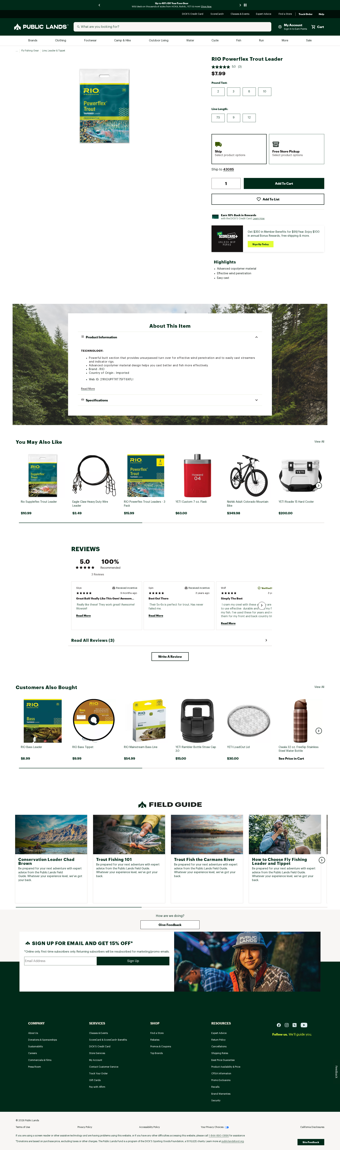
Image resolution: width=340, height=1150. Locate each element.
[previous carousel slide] (99, 5)
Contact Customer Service (103, 1067)
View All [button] (319, 441)
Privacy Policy (85, 1127)
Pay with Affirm (97, 1087)
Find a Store (285, 14)
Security (215, 1100)
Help (321, 14)
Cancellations (218, 1046)
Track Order (305, 14)
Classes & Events (240, 14)
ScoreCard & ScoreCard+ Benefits (108, 1040)
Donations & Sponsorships (42, 1040)
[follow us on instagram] (288, 1025)
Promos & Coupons (160, 1046)
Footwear (90, 40)
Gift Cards (95, 1080)
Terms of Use (23, 1127)
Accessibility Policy (149, 1127)
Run (262, 40)
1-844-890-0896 (219, 1135)
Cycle (215, 40)
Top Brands (156, 1053)
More (285, 40)
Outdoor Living (159, 40)
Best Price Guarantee (223, 1060)
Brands (33, 40)
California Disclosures (312, 1127)
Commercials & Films (39, 1060)
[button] (228, 169)
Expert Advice (264, 14)
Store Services (97, 1053)
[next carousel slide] (240, 5)
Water (190, 40)
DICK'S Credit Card (193, 14)
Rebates (154, 1040)
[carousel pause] (245, 5)
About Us (33, 1033)
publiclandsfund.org (233, 1141)
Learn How (259, 218)
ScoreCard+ (217, 14)
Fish (239, 40)
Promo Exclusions (220, 1080)
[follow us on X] (296, 1025)
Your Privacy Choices (212, 1127)
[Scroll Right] (262, 606)
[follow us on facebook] (280, 1025)
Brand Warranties (220, 1094)
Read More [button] (88, 389)
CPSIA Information (221, 1073)
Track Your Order (98, 1073)
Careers (32, 1053)
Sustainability (35, 1046)
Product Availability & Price (225, 1067)
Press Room (34, 1067)
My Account (95, 1060)
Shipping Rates (219, 1053)
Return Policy (218, 1040)
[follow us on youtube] (304, 1025)
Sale (309, 40)
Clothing (61, 40)
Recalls (215, 1087)
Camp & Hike (123, 40)
